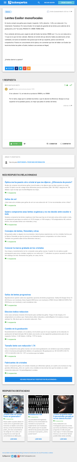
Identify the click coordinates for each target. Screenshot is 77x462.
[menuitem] (16, 68)
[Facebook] (15, 456)
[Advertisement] (28, 52)
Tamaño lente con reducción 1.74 (20, 345)
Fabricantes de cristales (16, 362)
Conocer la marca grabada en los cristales (24, 248)
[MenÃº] (5, 2)
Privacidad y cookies (47, 453)
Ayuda (17, 453)
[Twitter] (12, 456)
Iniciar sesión (49, 2)
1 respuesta (11, 193)
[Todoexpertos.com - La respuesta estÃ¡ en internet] (18, 2)
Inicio (3, 453)
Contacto (26, 453)
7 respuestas (12, 305)
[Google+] (18, 456)
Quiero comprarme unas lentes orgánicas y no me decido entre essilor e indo (38, 213)
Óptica (8, 12)
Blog (21, 453)
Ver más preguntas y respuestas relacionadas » (38, 379)
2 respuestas (12, 225)
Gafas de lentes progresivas (18, 294)
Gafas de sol (10, 199)
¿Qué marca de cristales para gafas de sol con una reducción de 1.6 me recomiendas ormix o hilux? (38, 202)
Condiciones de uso (35, 453)
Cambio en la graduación (16, 329)
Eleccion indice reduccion (16, 312)
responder (22, 162)
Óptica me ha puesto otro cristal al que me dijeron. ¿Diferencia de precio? (38, 182)
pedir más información (36, 162)
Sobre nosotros (10, 453)
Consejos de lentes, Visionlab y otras (22, 231)
